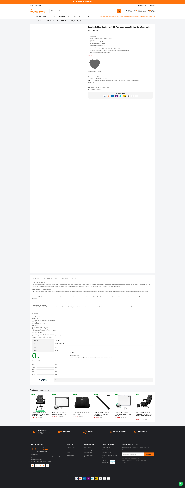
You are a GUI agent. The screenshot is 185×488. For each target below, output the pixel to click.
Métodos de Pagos (88, 450)
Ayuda (89, 16)
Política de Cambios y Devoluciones (89, 456)
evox (138, 80)
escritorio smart (133, 80)
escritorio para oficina (124, 80)
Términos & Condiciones (107, 457)
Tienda (69, 16)
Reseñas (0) (64, 278)
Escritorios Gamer (42, 21)
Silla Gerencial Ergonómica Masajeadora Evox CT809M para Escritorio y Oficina (40, 414)
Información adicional (50, 278)
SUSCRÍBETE (149, 454)
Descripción (35, 278)
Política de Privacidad (164, 486)
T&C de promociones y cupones (109, 455)
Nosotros (62, 16)
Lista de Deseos (70, 455)
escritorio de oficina (104, 80)
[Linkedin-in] (47, 465)
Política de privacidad (134, 460)
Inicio (55, 16)
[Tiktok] (40, 465)
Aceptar (144, 483)
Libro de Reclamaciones (105, 461)
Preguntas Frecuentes (118, 475)
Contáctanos (87, 447)
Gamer (35, 21)
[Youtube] (43, 465)
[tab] (35, 278)
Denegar (160, 483)
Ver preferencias (175, 483)
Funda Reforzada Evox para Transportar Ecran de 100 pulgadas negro (101, 414)
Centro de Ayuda (106, 447)
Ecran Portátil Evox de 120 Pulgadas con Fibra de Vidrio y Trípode (123, 414)
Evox (93, 82)
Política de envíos (88, 452)
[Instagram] (36, 465)
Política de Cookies (155, 486)
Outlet (81, 16)
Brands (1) (75, 278)
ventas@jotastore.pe (42, 451)
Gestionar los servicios (143, 478)
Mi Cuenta (69, 450)
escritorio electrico (113, 80)
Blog (75, 16)
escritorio (97, 80)
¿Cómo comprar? (71, 447)
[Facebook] (32, 465)
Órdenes (68, 452)
